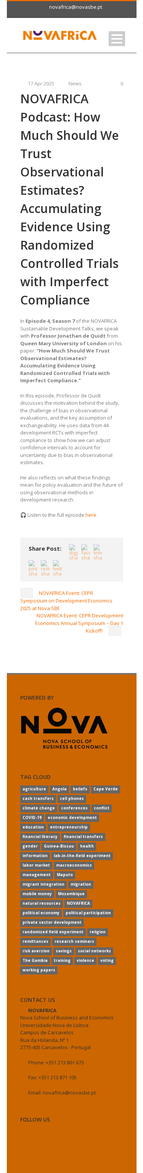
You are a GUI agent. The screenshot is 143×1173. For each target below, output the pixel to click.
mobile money (37, 893)
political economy (40, 912)
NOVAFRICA (78, 903)
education (33, 827)
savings (64, 950)
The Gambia (35, 960)
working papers (38, 970)
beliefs (80, 789)
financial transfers (83, 836)
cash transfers (38, 798)
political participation (88, 912)
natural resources (41, 903)
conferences (74, 808)
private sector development (52, 922)
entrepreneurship (69, 827)
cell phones (72, 798)
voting (107, 960)
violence (85, 960)
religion (98, 931)
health (87, 846)
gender (30, 846)
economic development (72, 817)
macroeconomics (74, 865)
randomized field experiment (53, 931)
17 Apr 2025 (41, 83)
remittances (35, 941)
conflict (101, 808)
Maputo (65, 874)
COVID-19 (32, 817)
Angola (59, 789)
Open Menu (117, 38)
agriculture (34, 789)
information (35, 855)
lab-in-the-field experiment (82, 855)
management (36, 874)
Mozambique (71, 893)
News (75, 83)
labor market (36, 865)
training (62, 960)
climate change (38, 808)
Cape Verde (105, 789)
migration (81, 884)
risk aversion (36, 950)
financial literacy (40, 836)
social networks (94, 950)
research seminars (74, 941)
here (90, 514)
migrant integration (43, 884)
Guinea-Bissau (59, 846)
